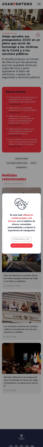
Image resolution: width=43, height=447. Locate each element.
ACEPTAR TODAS (21, 245)
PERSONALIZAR (21, 239)
